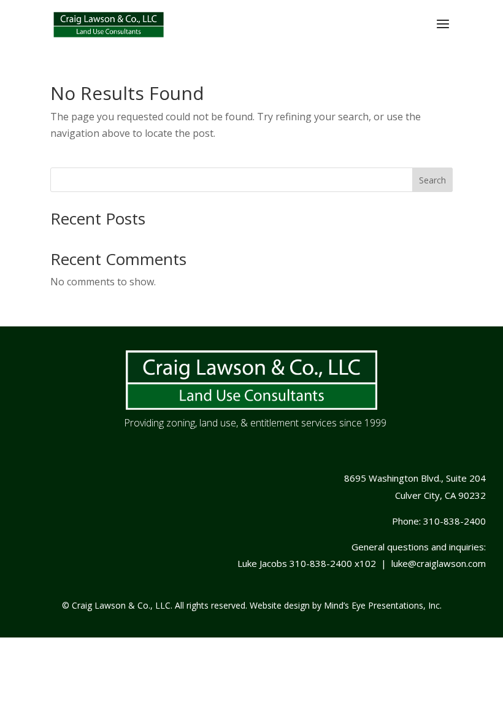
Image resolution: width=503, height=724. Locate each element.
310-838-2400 (454, 521)
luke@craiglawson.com (438, 563)
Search (432, 180)
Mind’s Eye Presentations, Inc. (383, 605)
